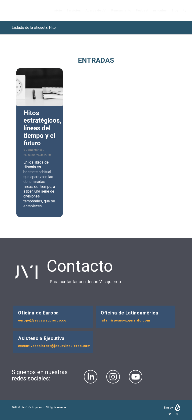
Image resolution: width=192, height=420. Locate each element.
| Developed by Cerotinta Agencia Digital (172, 407)
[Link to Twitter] (169, 414)
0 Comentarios (32, 150)
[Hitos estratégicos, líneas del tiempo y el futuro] (39, 87)
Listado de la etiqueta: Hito (34, 27)
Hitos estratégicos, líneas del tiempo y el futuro (42, 128)
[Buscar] (184, 10)
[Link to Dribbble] (176, 414)
